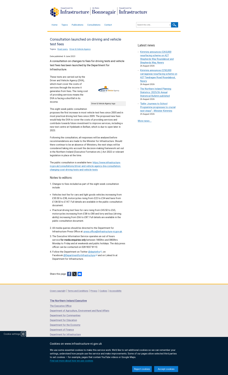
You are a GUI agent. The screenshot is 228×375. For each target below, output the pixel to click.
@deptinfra (95, 251)
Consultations (93, 25)
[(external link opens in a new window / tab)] (69, 274)
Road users (62, 49)
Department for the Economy (65, 324)
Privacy (93, 291)
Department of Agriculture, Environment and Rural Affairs (79, 310)
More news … (145, 120)
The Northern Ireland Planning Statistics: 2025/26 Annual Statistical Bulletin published (155, 92)
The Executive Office (60, 305)
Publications (77, 25)
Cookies (103, 291)
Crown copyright (57, 291)
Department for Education (63, 320)
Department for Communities (65, 315)
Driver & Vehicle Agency (80, 49)
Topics (64, 25)
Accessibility (115, 291)
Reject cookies (142, 369)
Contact (108, 25)
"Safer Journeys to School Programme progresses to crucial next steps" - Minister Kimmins (158, 107)
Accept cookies (166, 369)
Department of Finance (62, 329)
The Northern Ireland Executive (68, 300)
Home (54, 25)
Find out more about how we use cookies (71, 360)
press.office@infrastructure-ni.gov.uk (103, 231)
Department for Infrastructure (65, 334)
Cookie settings (12, 334)
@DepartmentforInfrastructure (80, 255)
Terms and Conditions (78, 291)
